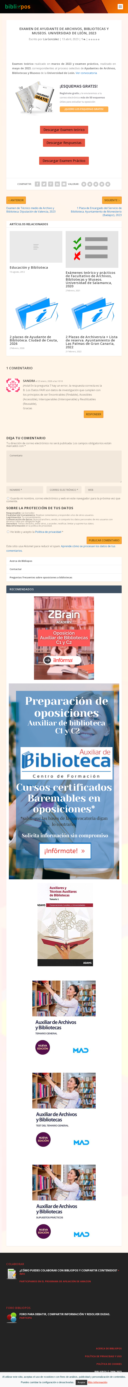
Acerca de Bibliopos (21, 560)
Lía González (51, 39)
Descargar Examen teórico (64, 129)
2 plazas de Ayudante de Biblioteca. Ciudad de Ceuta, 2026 (34, 340)
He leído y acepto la (36, 531)
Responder (93, 414)
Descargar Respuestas (64, 142)
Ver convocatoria (86, 73)
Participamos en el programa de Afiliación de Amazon (55, 1281)
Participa (26, 1317)
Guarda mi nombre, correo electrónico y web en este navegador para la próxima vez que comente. (63, 500)
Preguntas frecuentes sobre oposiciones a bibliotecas (41, 577)
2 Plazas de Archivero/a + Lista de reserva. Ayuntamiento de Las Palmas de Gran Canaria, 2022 (92, 342)
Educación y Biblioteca (29, 267)
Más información (97, 1382)
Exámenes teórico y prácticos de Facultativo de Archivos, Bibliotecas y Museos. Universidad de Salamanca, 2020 (90, 279)
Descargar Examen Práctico (64, 160)
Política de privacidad (48, 532)
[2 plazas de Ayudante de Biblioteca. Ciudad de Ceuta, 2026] (36, 313)
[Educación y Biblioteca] (36, 247)
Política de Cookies (109, 1364)
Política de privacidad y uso (103, 1356)
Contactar (16, 569)
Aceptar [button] (81, 1382)
